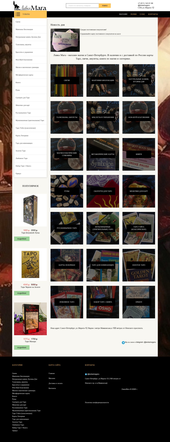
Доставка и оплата (55, 383)
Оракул (18, 173)
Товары (26, 14)
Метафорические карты (24, 75)
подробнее (21, 239)
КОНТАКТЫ (153, 14)
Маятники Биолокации (24, 29)
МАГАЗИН (123, 14)
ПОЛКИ (134, 14)
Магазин (52, 378)
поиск (104, 5)
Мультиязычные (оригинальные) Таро (30, 120)
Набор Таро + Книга (23, 166)
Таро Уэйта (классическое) (26, 128)
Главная (52, 373)
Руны (18, 90)
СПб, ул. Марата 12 (146, 7)
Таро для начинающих (24, 143)
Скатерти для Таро (23, 98)
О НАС (142, 14)
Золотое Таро (21, 151)
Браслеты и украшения (24, 52)
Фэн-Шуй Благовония (24, 60)
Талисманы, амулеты (23, 45)
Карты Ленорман (22, 136)
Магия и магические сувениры (27, 67)
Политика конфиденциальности (97, 402)
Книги (18, 82)
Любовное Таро (22, 158)
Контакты (52, 388)
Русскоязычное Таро (23, 113)
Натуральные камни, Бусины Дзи (28, 37)
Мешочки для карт (23, 105)
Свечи (18, 22)
